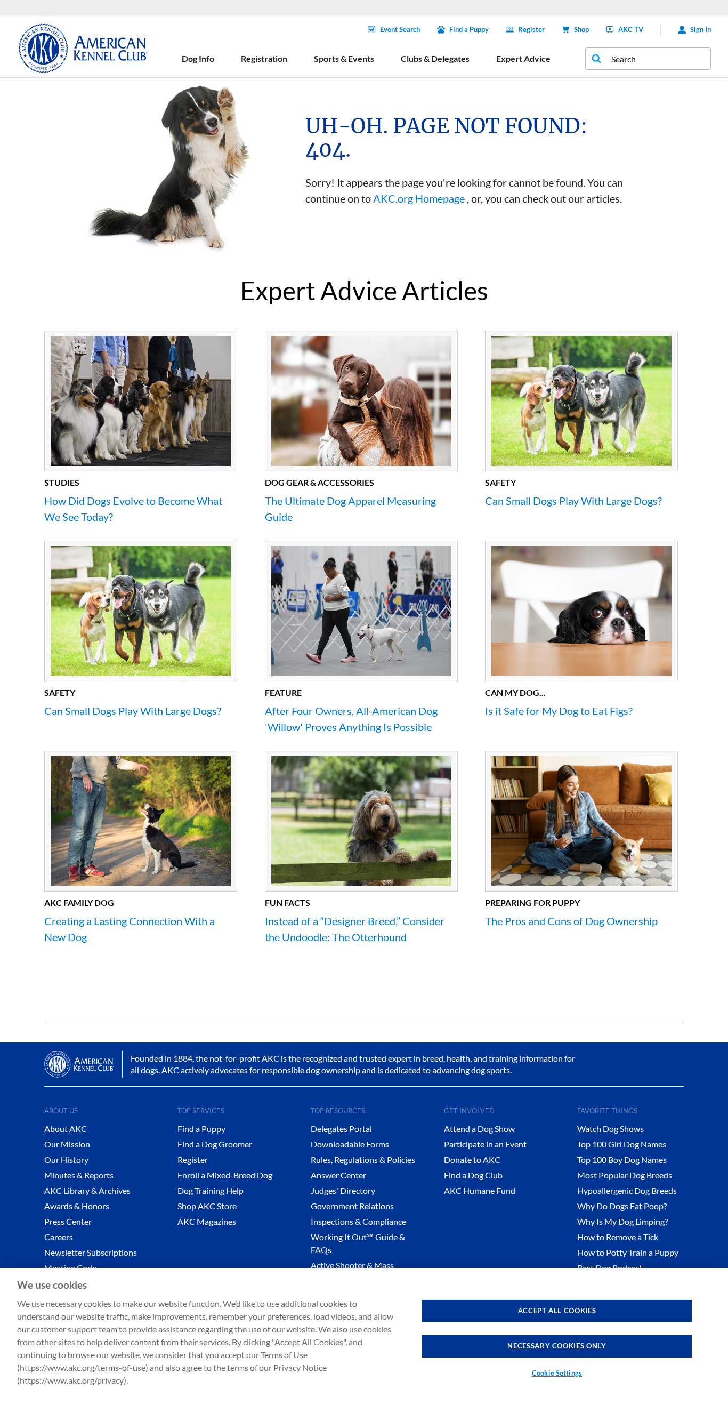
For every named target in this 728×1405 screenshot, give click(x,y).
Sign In (700, 29)
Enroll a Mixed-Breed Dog (224, 1175)
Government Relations (352, 1206)
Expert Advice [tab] (523, 58)
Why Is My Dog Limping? (622, 1221)
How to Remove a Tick (617, 1237)
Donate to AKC (472, 1159)
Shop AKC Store (207, 1206)
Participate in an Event (485, 1144)
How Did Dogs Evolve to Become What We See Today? (133, 508)
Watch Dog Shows (610, 1128)
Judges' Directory (343, 1190)
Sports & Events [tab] (344, 58)
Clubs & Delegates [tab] (435, 58)
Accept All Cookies (557, 1310)
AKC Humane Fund (479, 1190)
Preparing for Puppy (532, 902)
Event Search (400, 29)
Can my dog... (515, 692)
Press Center (68, 1221)
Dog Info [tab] (198, 58)
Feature (283, 692)
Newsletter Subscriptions (90, 1252)
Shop (581, 29)
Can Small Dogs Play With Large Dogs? (573, 500)
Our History (66, 1159)
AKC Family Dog (79, 902)
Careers (58, 1237)
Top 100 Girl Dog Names (621, 1144)
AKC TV (630, 29)
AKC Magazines (206, 1221)
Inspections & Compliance (358, 1221)
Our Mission (67, 1144)
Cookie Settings (557, 1373)
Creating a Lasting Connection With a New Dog (129, 928)
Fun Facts (287, 902)
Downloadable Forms (350, 1144)
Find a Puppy (469, 29)
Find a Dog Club (473, 1175)
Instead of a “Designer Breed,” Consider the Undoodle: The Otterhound (354, 928)
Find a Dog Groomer (214, 1144)
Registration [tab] (264, 58)
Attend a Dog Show (479, 1128)
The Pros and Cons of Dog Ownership (571, 920)
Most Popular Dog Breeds (624, 1175)
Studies (61, 482)
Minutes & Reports (79, 1175)
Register (531, 29)
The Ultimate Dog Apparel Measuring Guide (350, 508)
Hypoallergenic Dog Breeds (627, 1190)
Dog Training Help (210, 1190)
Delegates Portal (341, 1128)
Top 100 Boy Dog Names (622, 1159)
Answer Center (338, 1175)
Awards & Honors (76, 1206)
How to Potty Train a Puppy (627, 1252)
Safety (500, 482)
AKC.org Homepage (419, 198)
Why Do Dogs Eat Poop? (622, 1206)
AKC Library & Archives (87, 1190)
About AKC (65, 1128)
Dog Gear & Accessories (319, 482)
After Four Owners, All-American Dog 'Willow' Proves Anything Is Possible (351, 718)
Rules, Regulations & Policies (363, 1159)
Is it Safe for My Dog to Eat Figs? (559, 710)
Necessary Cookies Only (556, 1346)
